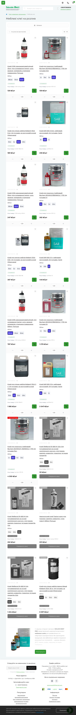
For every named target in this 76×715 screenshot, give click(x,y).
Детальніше (39, 712)
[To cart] (34, 91)
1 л (41, 77)
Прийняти (63, 710)
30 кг (9, 141)
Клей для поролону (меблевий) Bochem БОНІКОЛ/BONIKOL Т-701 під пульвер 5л (53, 322)
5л (41, 139)
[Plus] (31, 97)
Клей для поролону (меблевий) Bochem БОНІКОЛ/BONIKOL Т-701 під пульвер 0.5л (53, 68)
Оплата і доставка (54, 697)
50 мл (16, 79)
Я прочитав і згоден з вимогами (22, 672)
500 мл (10, 79)
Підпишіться (31, 668)
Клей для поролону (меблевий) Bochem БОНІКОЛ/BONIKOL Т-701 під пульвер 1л (53, 195)
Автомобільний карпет (21, 697)
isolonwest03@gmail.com (54, 685)
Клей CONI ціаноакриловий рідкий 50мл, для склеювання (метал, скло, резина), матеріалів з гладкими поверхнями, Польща (21, 196)
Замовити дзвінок (66, 9)
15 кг (45, 77)
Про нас (54, 695)
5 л (49, 77)
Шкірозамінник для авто (21, 701)
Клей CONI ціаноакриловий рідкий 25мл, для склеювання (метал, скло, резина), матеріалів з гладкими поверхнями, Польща (21, 69)
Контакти (54, 699)
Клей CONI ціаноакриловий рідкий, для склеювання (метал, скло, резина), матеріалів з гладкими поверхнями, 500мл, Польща (22, 323)
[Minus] (12, 97)
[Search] (25, 8)
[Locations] (62, 2)
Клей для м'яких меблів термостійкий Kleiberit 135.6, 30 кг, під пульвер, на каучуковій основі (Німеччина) (53, 588)
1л (48, 139)
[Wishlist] (35, 38)
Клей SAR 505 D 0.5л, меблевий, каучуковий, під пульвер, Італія (50, 132)
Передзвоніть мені (21, 687)
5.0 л (41, 462)
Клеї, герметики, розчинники (17, 14)
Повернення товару (54, 701)
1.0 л (51, 462)
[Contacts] (68, 2)
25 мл (21, 79)
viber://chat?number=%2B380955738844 (56, 681)
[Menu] (3, 3)
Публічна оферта (20, 672)
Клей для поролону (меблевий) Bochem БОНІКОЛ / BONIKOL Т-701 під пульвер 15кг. (22, 449)
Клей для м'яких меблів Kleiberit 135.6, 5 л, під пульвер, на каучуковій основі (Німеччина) (22, 386)
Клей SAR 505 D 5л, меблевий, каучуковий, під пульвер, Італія (50, 385)
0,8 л (23, 141)
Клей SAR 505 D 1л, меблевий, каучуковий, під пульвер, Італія (50, 259)
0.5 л (53, 77)
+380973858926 (66, 7)
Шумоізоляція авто (21, 703)
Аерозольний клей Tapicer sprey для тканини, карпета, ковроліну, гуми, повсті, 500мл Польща (52, 519)
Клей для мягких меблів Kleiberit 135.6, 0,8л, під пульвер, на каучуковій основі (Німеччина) (22, 260)
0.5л (45, 139)
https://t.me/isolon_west (52, 681)
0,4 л (18, 141)
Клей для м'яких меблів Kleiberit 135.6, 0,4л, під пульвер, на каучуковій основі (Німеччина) (22, 133)
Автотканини (21, 695)
